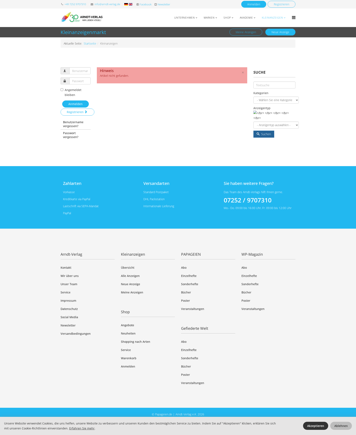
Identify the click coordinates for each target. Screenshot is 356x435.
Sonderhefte (189, 284)
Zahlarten (72, 183)
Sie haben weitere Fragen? (249, 183)
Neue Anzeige (280, 32)
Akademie (246, 17)
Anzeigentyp (262, 108)
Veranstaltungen (192, 309)
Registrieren (281, 4)
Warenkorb (128, 358)
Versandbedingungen (76, 334)
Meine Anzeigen (246, 32)
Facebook (145, 4)
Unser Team (69, 284)
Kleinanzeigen (272, 17)
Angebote (127, 325)
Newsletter (164, 4)
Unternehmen (184, 17)
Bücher (186, 292)
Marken (209, 17)
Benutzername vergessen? (73, 124)
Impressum (68, 301)
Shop (227, 17)
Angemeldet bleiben (73, 92)
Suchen (265, 134)
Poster (185, 301)
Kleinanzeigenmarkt (83, 32)
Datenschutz (69, 309)
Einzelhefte (189, 276)
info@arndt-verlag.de (107, 4)
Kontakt (66, 268)
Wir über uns (70, 276)
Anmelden (253, 4)
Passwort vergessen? (70, 135)
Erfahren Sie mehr (82, 428)
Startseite (90, 43)
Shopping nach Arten (135, 342)
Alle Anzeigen (130, 276)
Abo (183, 268)
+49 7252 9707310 (75, 4)
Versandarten (156, 183)
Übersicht (127, 268)
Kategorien (260, 93)
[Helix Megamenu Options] (293, 17)
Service (65, 292)
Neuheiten (128, 333)
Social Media (69, 317)
